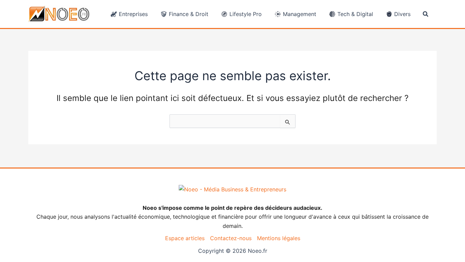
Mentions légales (278, 238)
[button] (426, 14)
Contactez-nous (231, 238)
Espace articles (185, 238)
